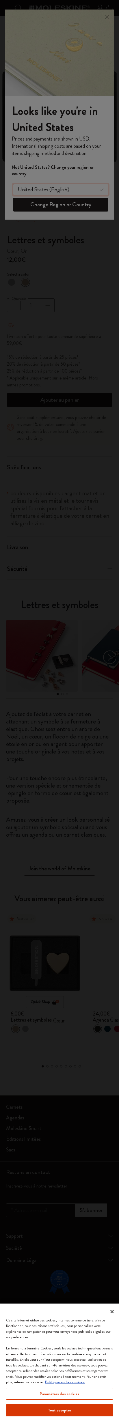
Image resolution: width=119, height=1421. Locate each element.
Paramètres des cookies (59, 1393)
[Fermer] (112, 1311)
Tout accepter (59, 1410)
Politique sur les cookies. (65, 1382)
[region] (59, 1362)
